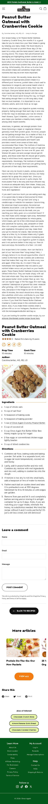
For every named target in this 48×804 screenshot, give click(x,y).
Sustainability (12, 754)
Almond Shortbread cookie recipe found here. (21, 318)
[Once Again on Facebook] (26, 786)
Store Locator (12, 751)
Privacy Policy (12, 772)
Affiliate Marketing (12, 761)
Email (4, 551)
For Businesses (12, 765)
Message (6, 564)
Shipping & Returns (35, 772)
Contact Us (35, 765)
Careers (12, 768)
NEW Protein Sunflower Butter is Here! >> (24, 2)
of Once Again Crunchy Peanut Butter (27, 423)
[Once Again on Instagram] (17, 786)
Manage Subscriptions (35, 754)
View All (24, 676)
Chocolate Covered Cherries (24, 730)
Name (4, 537)
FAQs (35, 769)
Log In (35, 747)
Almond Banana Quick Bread (24, 723)
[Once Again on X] (30, 786)
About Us (12, 747)
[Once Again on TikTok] (21, 786)
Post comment (15, 587)
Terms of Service (16, 598)
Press (13, 758)
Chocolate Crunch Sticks (24, 717)
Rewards (35, 751)
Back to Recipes (25, 611)
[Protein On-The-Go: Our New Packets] (23, 648)
